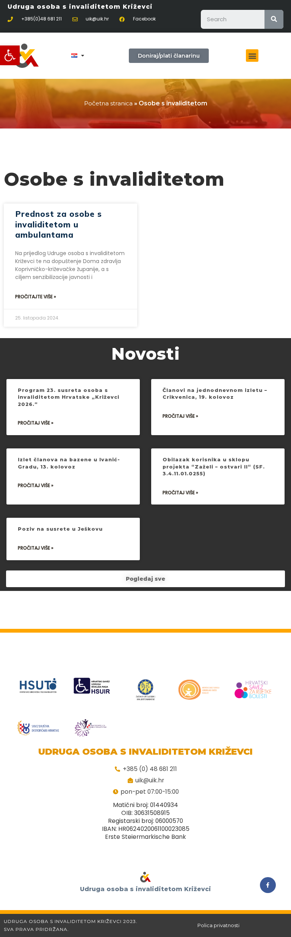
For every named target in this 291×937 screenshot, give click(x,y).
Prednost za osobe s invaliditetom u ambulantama (58, 224)
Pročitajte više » (35, 296)
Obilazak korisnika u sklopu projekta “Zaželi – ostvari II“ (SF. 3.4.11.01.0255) (214, 466)
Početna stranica (108, 103)
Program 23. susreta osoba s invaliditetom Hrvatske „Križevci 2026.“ (68, 397)
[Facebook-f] (268, 885)
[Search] (273, 19)
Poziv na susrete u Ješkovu (60, 529)
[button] (10, 55)
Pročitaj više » (35, 423)
